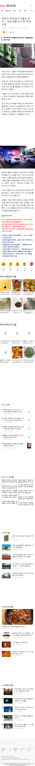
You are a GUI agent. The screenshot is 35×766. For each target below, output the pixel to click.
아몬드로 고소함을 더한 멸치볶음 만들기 (28, 361)
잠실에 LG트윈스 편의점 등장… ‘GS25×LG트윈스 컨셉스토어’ (17, 236)
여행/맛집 (8, 10)
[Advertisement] (17, 130)
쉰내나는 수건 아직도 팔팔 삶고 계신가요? (28, 312)
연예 (20, 10)
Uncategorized (15, 578)
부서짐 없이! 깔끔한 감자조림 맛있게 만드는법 (28, 293)
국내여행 (6, 448)
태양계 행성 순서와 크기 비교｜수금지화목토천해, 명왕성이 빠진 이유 (17, 342)
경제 (25, 10)
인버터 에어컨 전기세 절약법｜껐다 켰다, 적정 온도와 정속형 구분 (5, 342)
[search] (31, 5)
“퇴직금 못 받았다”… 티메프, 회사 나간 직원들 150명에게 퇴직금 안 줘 (17, 255)
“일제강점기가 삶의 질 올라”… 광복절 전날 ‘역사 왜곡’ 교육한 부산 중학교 (17, 246)
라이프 (31, 10)
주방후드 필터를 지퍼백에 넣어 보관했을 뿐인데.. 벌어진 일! (5, 312)
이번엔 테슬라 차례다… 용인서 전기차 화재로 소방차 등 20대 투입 (17, 241)
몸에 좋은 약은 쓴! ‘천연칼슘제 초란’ (16, 293)
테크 (13, 646)
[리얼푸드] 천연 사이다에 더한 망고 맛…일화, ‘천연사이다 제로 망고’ (5, 293)
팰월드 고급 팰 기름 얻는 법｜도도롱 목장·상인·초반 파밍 (28, 342)
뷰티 (14, 10)
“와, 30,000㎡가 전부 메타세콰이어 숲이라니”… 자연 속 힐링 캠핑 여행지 (22, 567)
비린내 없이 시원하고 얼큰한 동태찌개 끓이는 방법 (17, 361)
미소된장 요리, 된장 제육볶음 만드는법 (13, 628)
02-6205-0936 (6, 760)
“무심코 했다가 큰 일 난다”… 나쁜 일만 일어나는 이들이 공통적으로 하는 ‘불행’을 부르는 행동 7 (17, 250)
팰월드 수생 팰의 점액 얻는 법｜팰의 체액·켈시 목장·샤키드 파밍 (5, 361)
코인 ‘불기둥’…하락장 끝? (20, 644)
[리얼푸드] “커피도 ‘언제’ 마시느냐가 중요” (17, 312)
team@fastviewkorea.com (25, 760)
